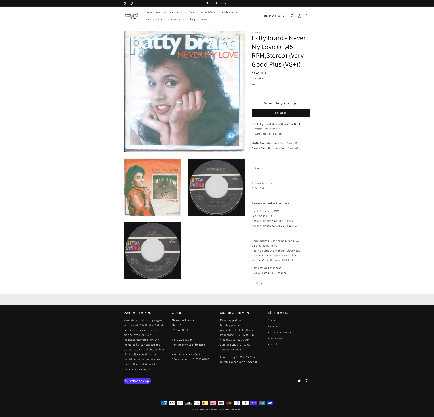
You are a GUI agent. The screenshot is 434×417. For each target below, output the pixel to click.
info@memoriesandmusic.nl (189, 344)
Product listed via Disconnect (269, 273)
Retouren (273, 326)
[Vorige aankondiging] (181, 3)
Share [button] (259, 283)
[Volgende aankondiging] (253, 3)
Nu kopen (281, 112)
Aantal (255, 84)
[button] (177, 12)
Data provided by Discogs (267, 268)
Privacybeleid (275, 338)
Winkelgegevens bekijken (269, 133)
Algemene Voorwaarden (281, 332)
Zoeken (272, 320)
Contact (272, 344)
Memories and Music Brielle (211, 409)
